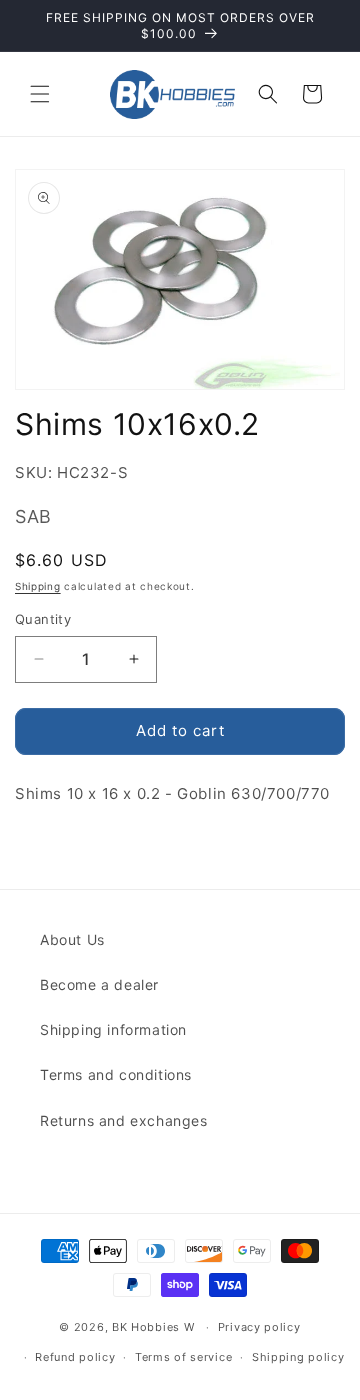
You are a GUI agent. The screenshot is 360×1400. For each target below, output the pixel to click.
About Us (72, 939)
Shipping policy (298, 1357)
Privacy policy (259, 1327)
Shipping (38, 586)
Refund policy (75, 1357)
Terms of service (183, 1357)
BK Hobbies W (153, 1327)
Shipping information (113, 1029)
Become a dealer (99, 984)
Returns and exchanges (124, 1120)
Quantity (43, 619)
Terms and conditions (116, 1074)
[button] (40, 94)
